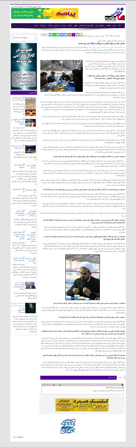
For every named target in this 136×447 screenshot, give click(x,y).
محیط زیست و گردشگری (86, 25)
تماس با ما (42, 25)
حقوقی (75, 25)
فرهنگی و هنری (99, 25)
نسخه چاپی (44, 35)
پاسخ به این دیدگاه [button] (46, 385)
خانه (119, 25)
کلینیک (70, 25)
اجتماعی (56, 25)
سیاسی (114, 25)
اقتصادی (108, 25)
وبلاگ (50, 25)
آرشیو (36, 25)
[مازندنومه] (114, 14)
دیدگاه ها (120, 378)
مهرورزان (63, 25)
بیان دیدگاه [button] (112, 378)
